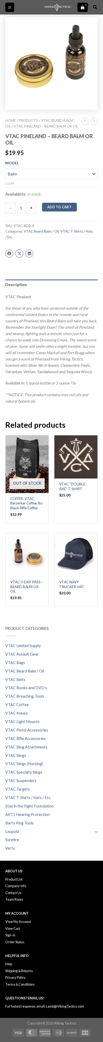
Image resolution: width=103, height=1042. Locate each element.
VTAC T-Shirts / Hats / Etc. (28, 797)
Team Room (14, 899)
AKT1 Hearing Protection (27, 814)
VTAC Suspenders (20, 780)
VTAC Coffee (17, 704)
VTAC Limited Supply (23, 645)
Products (28, 120)
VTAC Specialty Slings (23, 772)
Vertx (10, 848)
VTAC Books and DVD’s (26, 687)
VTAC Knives (16, 713)
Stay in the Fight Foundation (29, 806)
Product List (13, 879)
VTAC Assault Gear (22, 654)
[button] (95, 7)
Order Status (14, 942)
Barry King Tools (19, 823)
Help (8, 964)
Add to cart (59, 207)
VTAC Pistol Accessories (26, 730)
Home (10, 120)
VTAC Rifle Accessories (25, 738)
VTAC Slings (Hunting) (24, 763)
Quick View (27, 488)
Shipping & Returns (19, 971)
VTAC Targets (17, 789)
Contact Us (13, 893)
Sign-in (10, 935)
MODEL (12, 163)
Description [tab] (16, 284)
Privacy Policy (15, 977)
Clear (9, 183)
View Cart (12, 928)
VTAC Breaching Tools (24, 696)
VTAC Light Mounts (22, 721)
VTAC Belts (15, 679)
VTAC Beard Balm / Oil (24, 671)
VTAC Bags (15, 662)
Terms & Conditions (20, 984)
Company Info (15, 886)
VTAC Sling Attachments (26, 747)
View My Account (18, 921)
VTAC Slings (15, 755)
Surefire (12, 839)
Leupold (12, 831)
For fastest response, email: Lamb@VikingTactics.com (44, 1006)
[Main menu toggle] (9, 7)
